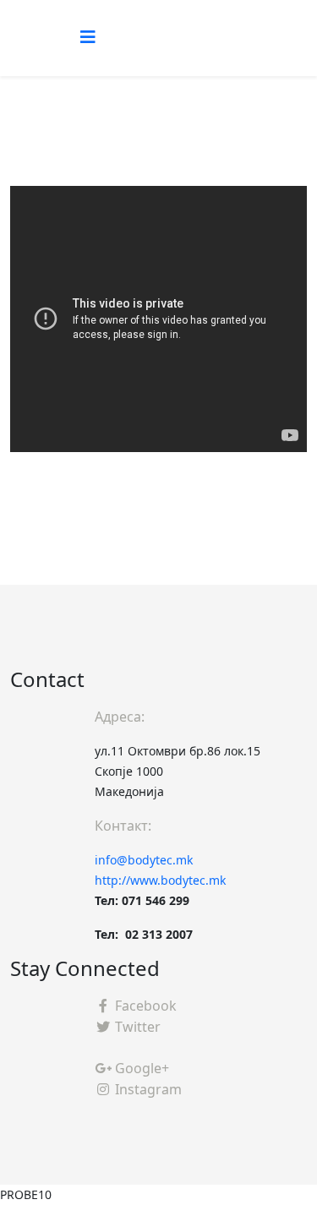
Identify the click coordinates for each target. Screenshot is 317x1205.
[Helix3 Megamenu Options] (88, 37)
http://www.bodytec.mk (160, 880)
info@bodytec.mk (144, 860)
